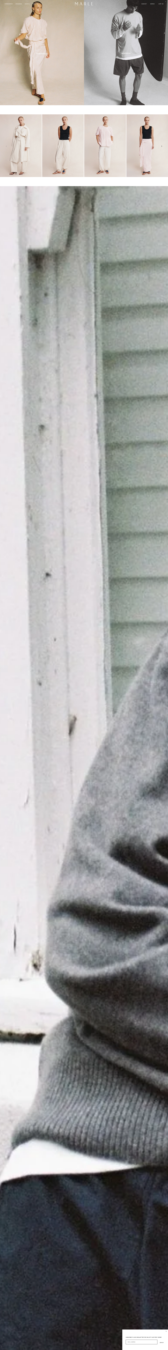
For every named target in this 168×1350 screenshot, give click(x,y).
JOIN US (161, 1342)
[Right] (162, 146)
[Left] (6, 146)
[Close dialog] (166, 1331)
